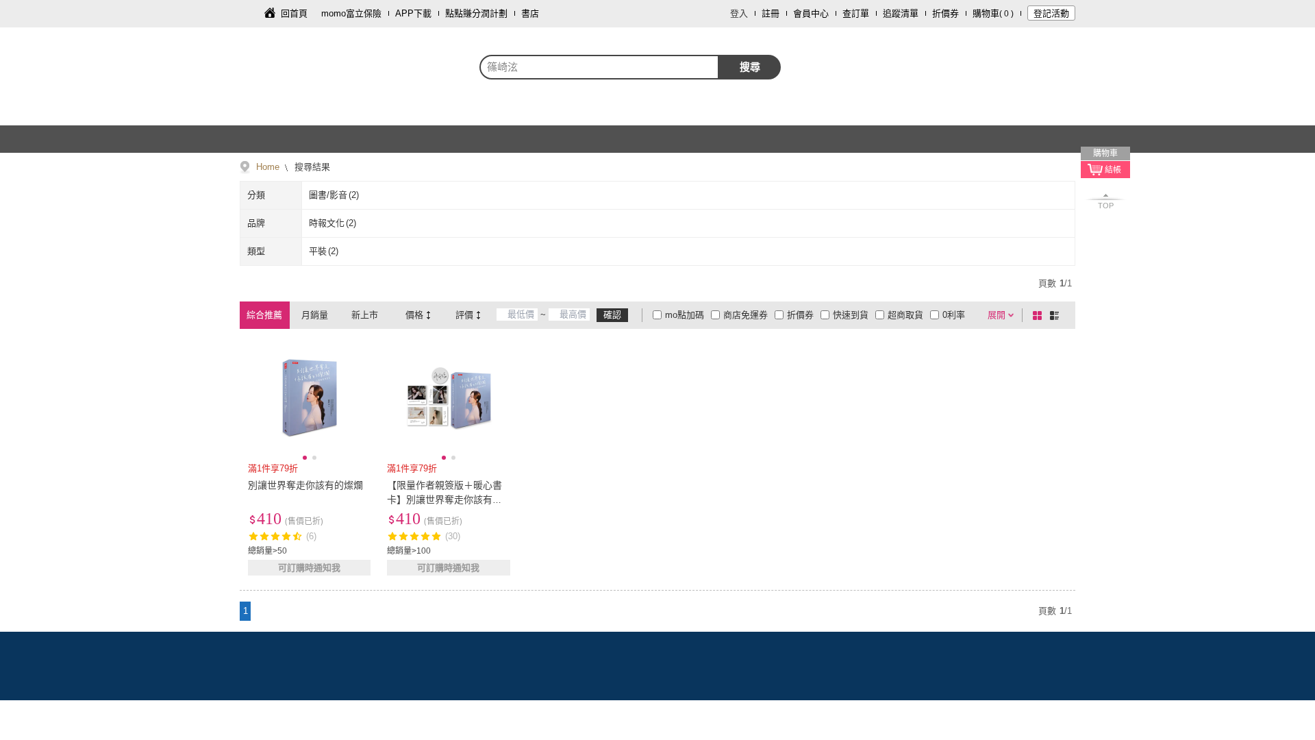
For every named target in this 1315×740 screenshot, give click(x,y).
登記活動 (1051, 13)
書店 (530, 13)
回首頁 (294, 13)
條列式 (1057, 315)
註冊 (770, 13)
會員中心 (811, 13)
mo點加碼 (684, 315)
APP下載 (413, 13)
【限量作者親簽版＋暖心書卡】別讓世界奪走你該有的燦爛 (444, 499)
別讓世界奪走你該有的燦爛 (305, 485)
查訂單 (855, 13)
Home (267, 167)
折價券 (945, 13)
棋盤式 (1040, 315)
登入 (739, 13)
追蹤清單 (900, 13)
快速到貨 (850, 315)
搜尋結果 (311, 167)
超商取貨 (905, 315)
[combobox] (599, 67)
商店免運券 (745, 315)
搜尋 (750, 67)
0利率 (953, 315)
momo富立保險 (351, 13)
